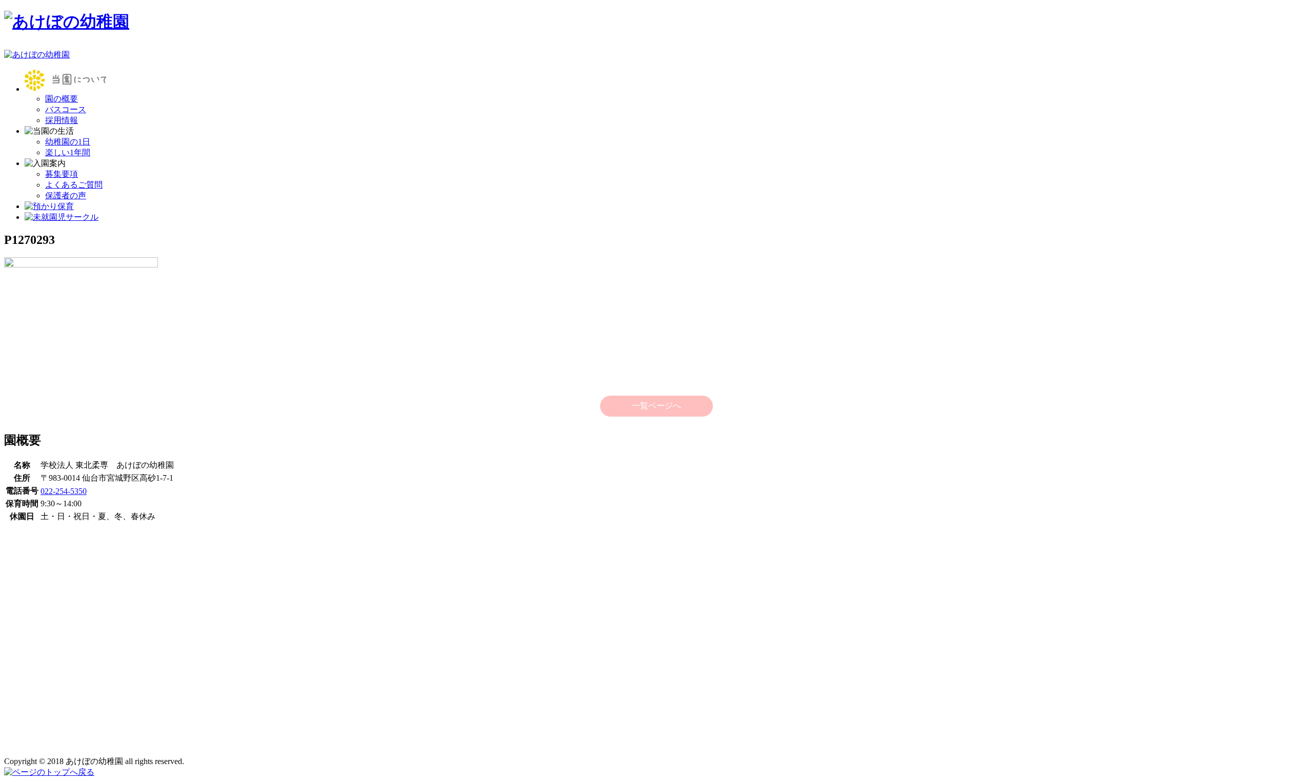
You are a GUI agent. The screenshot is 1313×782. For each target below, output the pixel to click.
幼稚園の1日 (67, 141)
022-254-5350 (64, 491)
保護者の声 (65, 195)
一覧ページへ (656, 405)
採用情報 (61, 120)
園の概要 (61, 98)
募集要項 (61, 174)
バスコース (65, 109)
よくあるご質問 (74, 184)
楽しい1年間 (67, 152)
